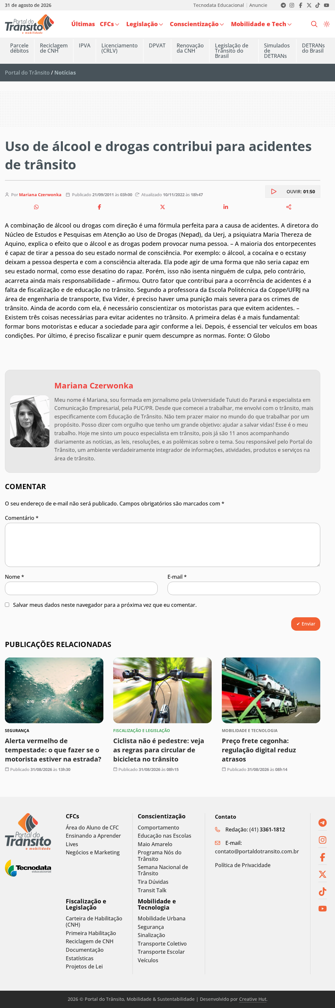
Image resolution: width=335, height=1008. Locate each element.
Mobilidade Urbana (161, 918)
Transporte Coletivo (162, 944)
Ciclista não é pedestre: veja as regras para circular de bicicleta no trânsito (158, 749)
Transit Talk (152, 890)
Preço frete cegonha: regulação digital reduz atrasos (259, 749)
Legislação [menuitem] (142, 24)
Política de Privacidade (243, 865)
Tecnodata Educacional (218, 5)
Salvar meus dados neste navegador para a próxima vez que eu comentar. (105, 604)
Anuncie (258, 5)
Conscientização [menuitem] (194, 24)
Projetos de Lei (84, 967)
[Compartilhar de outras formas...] (288, 207)
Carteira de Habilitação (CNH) (94, 921)
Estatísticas (80, 958)
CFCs (72, 816)
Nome (14, 576)
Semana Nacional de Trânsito (163, 870)
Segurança (151, 927)
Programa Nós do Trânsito (160, 855)
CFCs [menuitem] (107, 24)
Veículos (148, 960)
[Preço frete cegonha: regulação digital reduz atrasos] (271, 690)
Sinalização (151, 935)
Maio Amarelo (155, 844)
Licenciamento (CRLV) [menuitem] (119, 48)
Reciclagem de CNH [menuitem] (54, 48)
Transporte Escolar (161, 952)
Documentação (85, 950)
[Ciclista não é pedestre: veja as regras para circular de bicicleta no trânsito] (162, 690)
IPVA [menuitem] (84, 45)
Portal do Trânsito (27, 72)
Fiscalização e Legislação (86, 904)
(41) (267, 829)
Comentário (22, 517)
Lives (72, 844)
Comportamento (158, 828)
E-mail (177, 576)
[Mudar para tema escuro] (326, 23)
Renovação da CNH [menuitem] (190, 48)
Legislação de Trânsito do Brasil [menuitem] (231, 51)
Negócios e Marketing (93, 852)
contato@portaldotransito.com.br (257, 851)
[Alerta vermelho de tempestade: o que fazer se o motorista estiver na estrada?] (54, 690)
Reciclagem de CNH (90, 941)
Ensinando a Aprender (93, 836)
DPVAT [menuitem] (157, 45)
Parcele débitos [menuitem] (19, 48)
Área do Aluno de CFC (92, 828)
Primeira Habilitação (91, 933)
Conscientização (161, 816)
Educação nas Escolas (164, 836)
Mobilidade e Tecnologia (157, 904)
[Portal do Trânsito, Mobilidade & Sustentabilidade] (28, 831)
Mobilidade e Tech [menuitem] (258, 24)
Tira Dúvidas (153, 882)
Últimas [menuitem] (83, 24)
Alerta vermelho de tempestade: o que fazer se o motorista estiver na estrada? (53, 749)
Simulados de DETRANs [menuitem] (277, 51)
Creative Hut (252, 999)
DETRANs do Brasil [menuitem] (313, 48)
